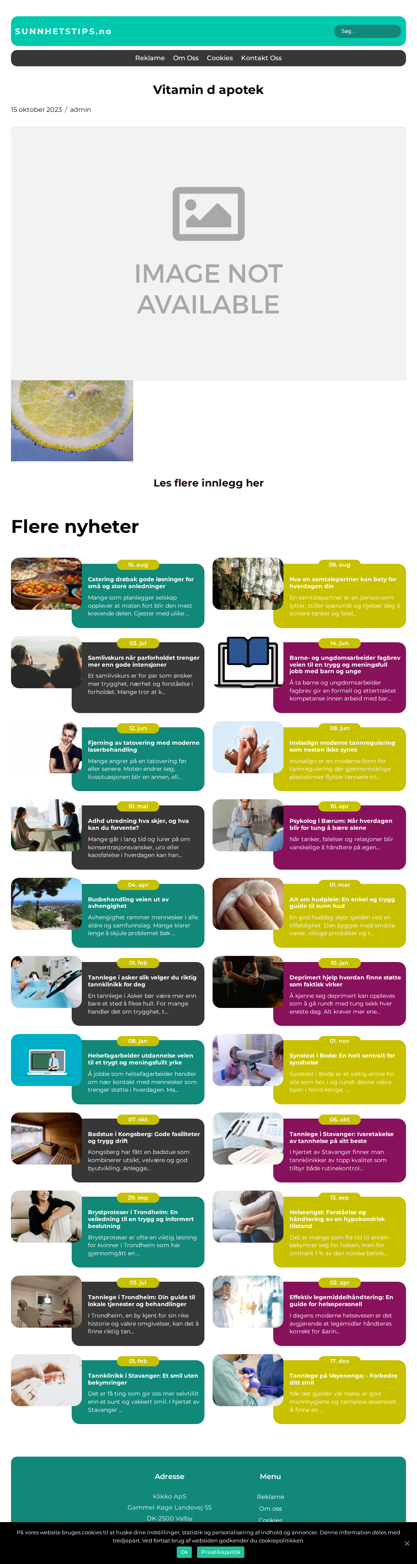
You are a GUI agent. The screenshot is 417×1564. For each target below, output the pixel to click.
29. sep (138, 1197)
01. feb (138, 962)
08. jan (138, 1041)
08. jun (340, 728)
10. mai (138, 806)
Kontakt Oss (261, 58)
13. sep (339, 1197)
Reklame (150, 58)
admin (80, 109)
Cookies (220, 58)
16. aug (138, 564)
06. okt (340, 1119)
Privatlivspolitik (220, 1552)
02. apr (340, 1282)
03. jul (138, 643)
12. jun (138, 728)
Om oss (186, 58)
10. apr (339, 806)
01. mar (339, 884)
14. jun (339, 643)
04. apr (138, 884)
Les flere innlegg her (209, 483)
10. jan (340, 962)
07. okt (138, 1119)
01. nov (339, 1041)
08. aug (340, 564)
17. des (339, 1361)
